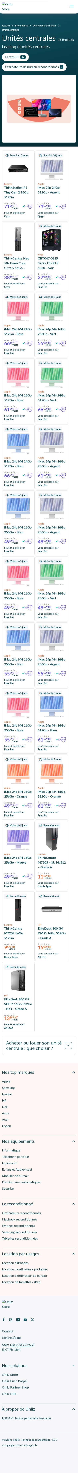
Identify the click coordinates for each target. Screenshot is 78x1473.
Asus (5, 1113)
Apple (6, 1081)
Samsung (8, 1087)
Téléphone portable (15, 1156)
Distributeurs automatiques (21, 1182)
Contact (7, 1331)
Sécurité (8, 1188)
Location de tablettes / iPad (21, 1282)
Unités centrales (10, 30)
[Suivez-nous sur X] (32, 1319)
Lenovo (7, 1094)
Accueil (6, 25)
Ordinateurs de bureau (45, 25)
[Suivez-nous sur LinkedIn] (18, 1319)
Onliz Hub (9, 1393)
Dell (5, 1107)
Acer (5, 1119)
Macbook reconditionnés (19, 1219)
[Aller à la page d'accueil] (9, 7)
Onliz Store (10, 1374)
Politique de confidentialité (36, 1440)
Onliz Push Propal (14, 1381)
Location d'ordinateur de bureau (24, 1275)
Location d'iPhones (15, 1263)
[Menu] (72, 6)
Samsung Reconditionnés (19, 1232)
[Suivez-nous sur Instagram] (10, 1319)
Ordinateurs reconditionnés (21, 1213)
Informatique (21, 25)
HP (4, 1100)
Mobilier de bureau (15, 1176)
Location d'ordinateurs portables (24, 1269)
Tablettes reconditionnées (20, 1238)
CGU (54, 1440)
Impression (9, 1163)
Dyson (6, 1126)
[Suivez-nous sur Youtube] (25, 1319)
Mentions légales (11, 1440)
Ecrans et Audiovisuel (17, 1169)
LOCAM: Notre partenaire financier (26, 1418)
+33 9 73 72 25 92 (22, 1345)
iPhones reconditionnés (18, 1225)
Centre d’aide (11, 1337)
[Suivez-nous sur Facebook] (3, 1319)
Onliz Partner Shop (15, 1387)
